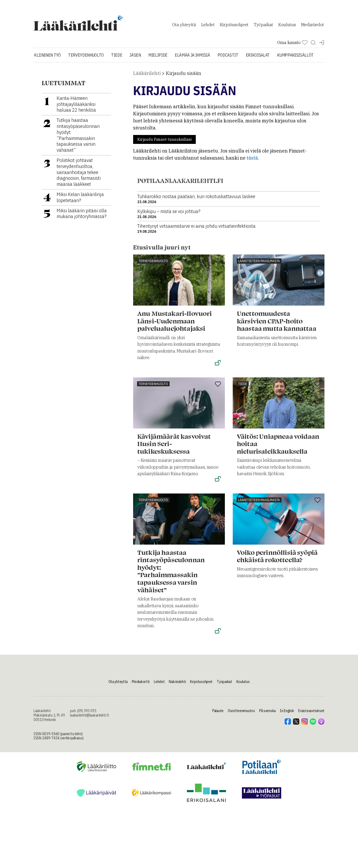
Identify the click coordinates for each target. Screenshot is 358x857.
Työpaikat (263, 24)
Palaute (218, 710)
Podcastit (228, 55)
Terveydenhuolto (86, 55)
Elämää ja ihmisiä (192, 55)
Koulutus (287, 24)
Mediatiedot (312, 24)
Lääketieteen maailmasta (259, 261)
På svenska (267, 710)
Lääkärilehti (147, 73)
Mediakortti (141, 681)
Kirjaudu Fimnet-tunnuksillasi (164, 139)
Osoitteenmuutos (241, 710)
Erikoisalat (258, 55)
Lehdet (208, 24)
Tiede (116, 55)
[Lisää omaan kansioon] (218, 261)
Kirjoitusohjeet (234, 24)
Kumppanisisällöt (295, 55)
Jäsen (135, 55)
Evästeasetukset (311, 710)
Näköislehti (177, 681)
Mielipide (157, 55)
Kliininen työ (47, 55)
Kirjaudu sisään (183, 73)
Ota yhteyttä (184, 24)
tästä (252, 158)
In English (287, 710)
